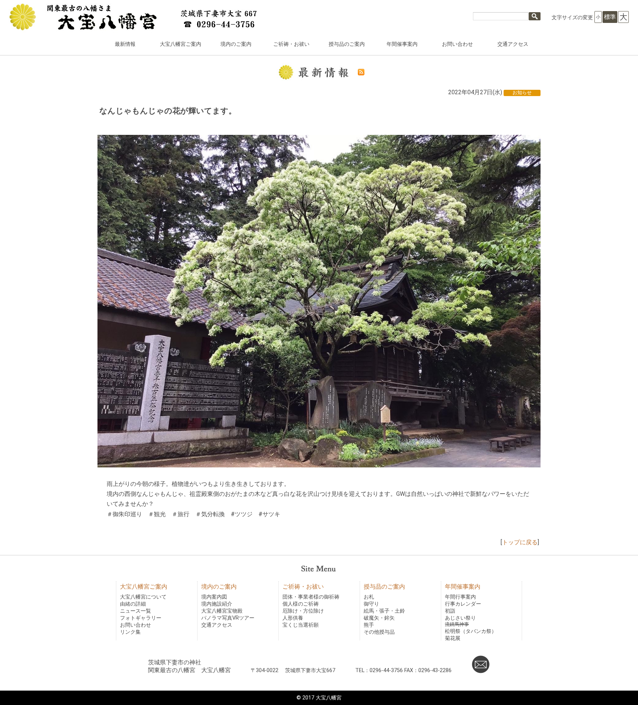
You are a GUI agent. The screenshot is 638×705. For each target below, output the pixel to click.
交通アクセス (512, 44)
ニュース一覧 (135, 611)
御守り (371, 604)
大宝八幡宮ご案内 (180, 44)
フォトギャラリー (140, 618)
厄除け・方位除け (303, 611)
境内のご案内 (235, 44)
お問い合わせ (457, 44)
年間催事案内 (402, 44)
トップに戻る (520, 542)
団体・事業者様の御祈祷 (310, 597)
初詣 (450, 611)
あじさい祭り (460, 618)
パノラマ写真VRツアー (227, 618)
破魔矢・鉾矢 (379, 618)
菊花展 (452, 638)
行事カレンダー (463, 604)
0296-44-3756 (386, 670)
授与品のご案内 (347, 44)
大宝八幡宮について (143, 597)
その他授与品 (379, 632)
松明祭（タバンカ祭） (471, 631)
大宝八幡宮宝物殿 (222, 611)
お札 (369, 597)
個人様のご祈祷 (300, 604)
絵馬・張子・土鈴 (384, 611)
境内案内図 (214, 597)
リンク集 (130, 632)
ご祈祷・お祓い (291, 44)
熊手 (369, 625)
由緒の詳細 (133, 604)
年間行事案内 (460, 597)
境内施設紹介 (216, 604)
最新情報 (125, 44)
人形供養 (292, 618)
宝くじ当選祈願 (300, 625)
